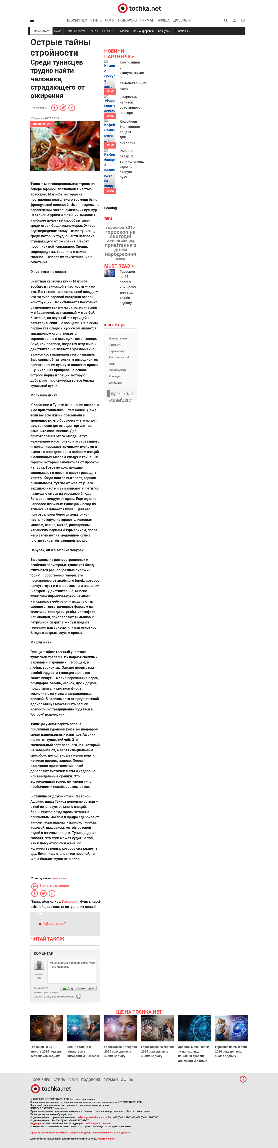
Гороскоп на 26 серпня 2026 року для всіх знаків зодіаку (157, 1051)
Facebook (70, 901)
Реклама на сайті (120, 357)
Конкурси (164, 31)
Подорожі (127, 20)
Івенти (94, 31)
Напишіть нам (118, 338)
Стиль (96, 20)
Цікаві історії (54, 924)
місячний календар (120, 241)
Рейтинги (108, 31)
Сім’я (109, 20)
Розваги (123, 31)
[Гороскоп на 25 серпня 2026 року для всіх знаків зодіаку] (109, 273)
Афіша (164, 20)
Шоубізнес (77, 20)
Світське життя (75, 31)
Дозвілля (182, 20)
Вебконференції (143, 31)
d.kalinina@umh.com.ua (97, 1123)
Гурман (147, 20)
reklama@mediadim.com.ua (92, 1117)
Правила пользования (42, 1132)
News (57, 31)
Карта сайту (117, 351)
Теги (108, 219)
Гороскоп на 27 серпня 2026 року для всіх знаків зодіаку (120, 1051)
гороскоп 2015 (120, 227)
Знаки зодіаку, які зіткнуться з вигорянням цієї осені (83, 1051)
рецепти (121, 259)
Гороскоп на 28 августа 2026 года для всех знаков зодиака (46, 1051)
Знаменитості (41, 31)
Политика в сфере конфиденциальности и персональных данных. (93, 1132)
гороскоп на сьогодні (120, 234)
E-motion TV (182, 31)
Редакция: (36, 1123)
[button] (234, 20)
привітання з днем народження (120, 249)
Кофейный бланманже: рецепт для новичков (130, 131)
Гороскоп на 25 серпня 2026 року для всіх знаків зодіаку (128, 287)
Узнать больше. (106, 1138)
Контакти (115, 344)
